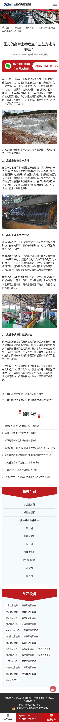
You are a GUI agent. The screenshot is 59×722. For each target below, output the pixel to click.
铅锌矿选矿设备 (29, 643)
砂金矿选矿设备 (29, 618)
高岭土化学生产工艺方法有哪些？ (24, 394)
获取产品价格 (44, 66)
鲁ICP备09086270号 (29, 705)
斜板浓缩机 (29, 536)
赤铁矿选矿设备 (13, 630)
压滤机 (29, 528)
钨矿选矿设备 (44, 649)
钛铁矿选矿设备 (29, 605)
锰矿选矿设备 (44, 655)
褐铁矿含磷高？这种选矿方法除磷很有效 (27, 400)
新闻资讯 (18, 27)
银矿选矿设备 (12, 618)
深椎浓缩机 (29, 552)
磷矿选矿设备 (12, 612)
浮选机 (26, 256)
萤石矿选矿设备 (29, 661)
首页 (8, 27)
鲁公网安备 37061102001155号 (32, 708)
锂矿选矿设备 (12, 624)
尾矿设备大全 (12, 680)
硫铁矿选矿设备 (31, 636)
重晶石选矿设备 (13, 667)
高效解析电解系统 (29, 520)
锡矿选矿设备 (12, 674)
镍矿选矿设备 (28, 655)
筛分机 (29, 544)
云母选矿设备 (28, 649)
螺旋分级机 (29, 512)
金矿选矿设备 (12, 605)
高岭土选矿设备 (29, 674)
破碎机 (29, 576)
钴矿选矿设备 (30, 667)
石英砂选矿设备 (29, 624)
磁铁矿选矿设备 (31, 630)
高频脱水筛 (29, 504)
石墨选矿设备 (12, 649)
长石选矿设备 (12, 661)
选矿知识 (30, 27)
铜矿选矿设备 (12, 643)
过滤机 (29, 568)
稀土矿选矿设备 (29, 612)
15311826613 (27, 719)
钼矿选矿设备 (12, 655)
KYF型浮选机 (29, 560)
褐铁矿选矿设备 (13, 636)
